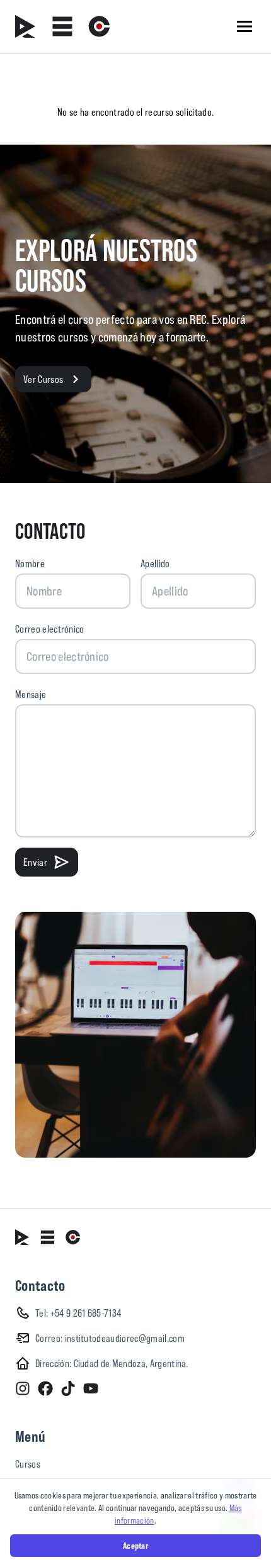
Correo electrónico (49, 628)
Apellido (155, 563)
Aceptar (135, 1546)
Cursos (27, 1464)
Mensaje (30, 694)
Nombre (30, 563)
